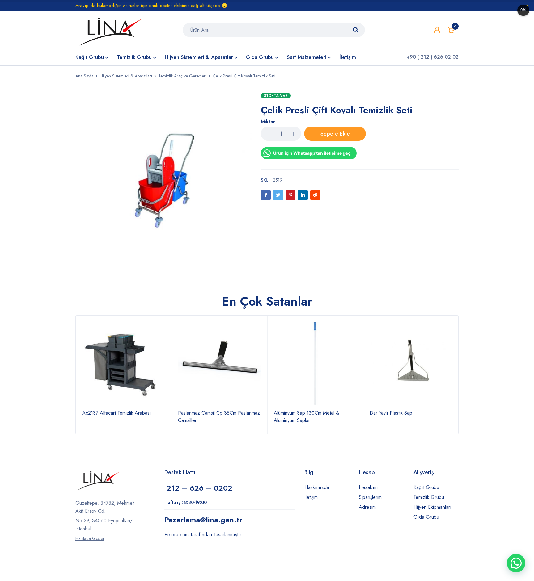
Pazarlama (203, 519)
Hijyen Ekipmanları (432, 507)
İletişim (311, 497)
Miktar (268, 122)
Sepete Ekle (335, 134)
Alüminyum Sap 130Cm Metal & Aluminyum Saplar (306, 416)
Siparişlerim (370, 497)
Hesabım (368, 487)
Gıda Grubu (426, 516)
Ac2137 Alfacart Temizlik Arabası (116, 412)
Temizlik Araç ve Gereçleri (182, 76)
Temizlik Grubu (428, 497)
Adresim (367, 507)
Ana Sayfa (84, 76)
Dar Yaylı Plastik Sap (391, 412)
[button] (516, 563)
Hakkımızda (316, 487)
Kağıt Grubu (426, 487)
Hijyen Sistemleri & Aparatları (126, 76)
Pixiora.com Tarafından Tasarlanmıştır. (203, 534)
